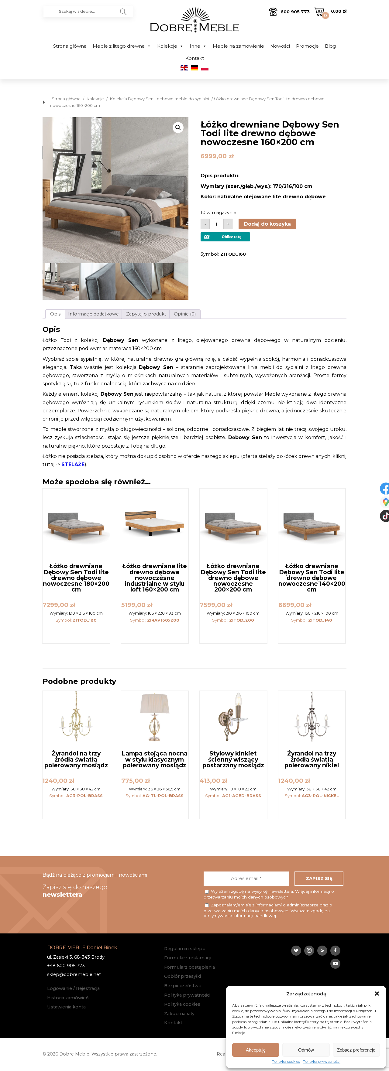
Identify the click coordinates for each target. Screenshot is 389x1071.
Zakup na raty (179, 1013)
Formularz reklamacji (187, 957)
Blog (330, 46)
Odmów (306, 1049)
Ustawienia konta (66, 1007)
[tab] (55, 314)
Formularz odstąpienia (189, 967)
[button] (377, 994)
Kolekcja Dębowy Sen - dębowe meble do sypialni (159, 99)
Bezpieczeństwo (182, 985)
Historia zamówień (68, 998)
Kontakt (194, 58)
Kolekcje (167, 46)
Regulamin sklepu (184, 948)
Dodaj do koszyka (267, 224)
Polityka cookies (286, 1061)
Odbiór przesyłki (182, 976)
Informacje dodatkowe (93, 314)
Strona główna (70, 46)
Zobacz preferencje (356, 1049)
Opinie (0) (185, 314)
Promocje (307, 46)
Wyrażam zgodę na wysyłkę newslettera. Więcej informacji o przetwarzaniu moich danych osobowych (269, 894)
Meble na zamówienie (238, 46)
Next (182, 190)
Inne (195, 46)
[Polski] (204, 69)
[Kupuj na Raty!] (225, 240)
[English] (184, 69)
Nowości (280, 46)
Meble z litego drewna (119, 46)
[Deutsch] (194, 69)
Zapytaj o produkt (146, 314)
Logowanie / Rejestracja (73, 988)
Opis (55, 314)
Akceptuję (256, 1049)
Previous (49, 190)
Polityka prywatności (321, 1061)
